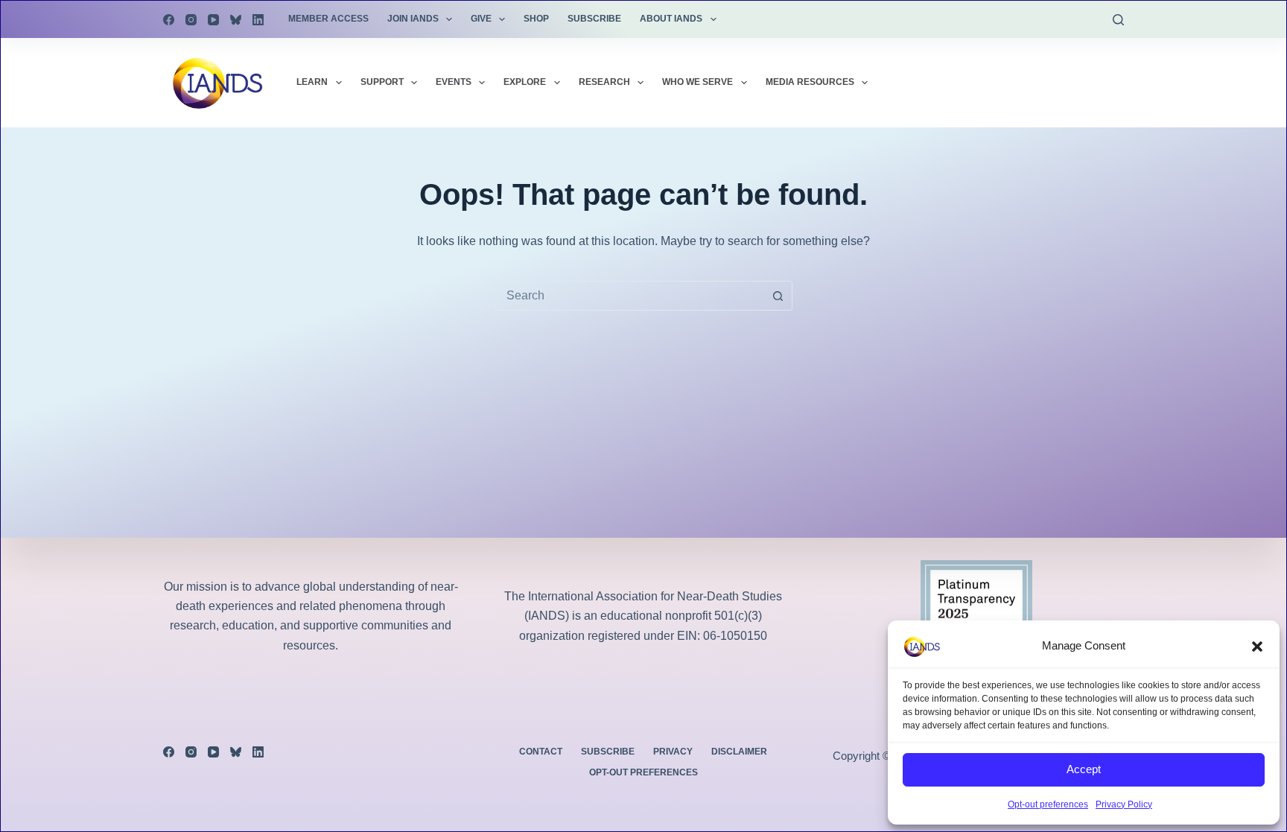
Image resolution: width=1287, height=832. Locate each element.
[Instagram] (191, 19)
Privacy (673, 751)
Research (604, 82)
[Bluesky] (235, 19)
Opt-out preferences (1048, 804)
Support (382, 82)
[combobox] (629, 296)
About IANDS (671, 18)
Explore (524, 82)
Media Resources (810, 82)
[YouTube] (213, 19)
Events (453, 82)
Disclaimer (739, 751)
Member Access (328, 18)
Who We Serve (697, 82)
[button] (1257, 646)
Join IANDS (413, 18)
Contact (540, 751)
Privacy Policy (1124, 804)
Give (481, 18)
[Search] (1118, 19)
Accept (1084, 769)
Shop (536, 18)
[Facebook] (168, 19)
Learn (312, 82)
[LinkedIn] (258, 19)
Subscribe (594, 18)
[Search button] (777, 296)
